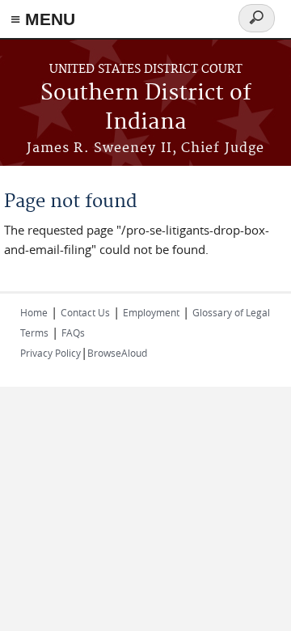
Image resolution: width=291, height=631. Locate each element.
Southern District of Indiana (145, 108)
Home (34, 312)
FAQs (73, 332)
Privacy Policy (50, 352)
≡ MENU (43, 19)
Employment (151, 312)
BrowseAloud (117, 352)
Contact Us (85, 312)
